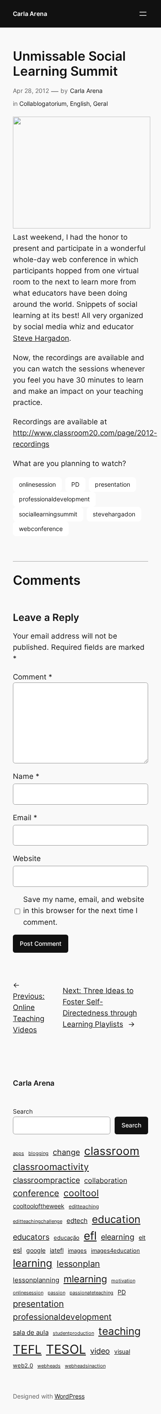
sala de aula (31, 1332)
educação (66, 1237)
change (66, 1152)
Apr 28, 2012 (31, 90)
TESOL (66, 1349)
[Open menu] (143, 14)
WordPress (70, 1396)
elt (142, 1237)
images (77, 1250)
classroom (112, 1151)
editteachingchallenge (37, 1221)
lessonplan (78, 1264)
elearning (117, 1236)
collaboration (105, 1180)
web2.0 (23, 1365)
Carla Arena (30, 13)
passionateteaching (91, 1293)
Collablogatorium (43, 103)
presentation (112, 484)
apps (18, 1153)
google (36, 1250)
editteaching (84, 1206)
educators (31, 1236)
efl (90, 1235)
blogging (38, 1153)
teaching (119, 1331)
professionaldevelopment (54, 499)
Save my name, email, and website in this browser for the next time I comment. (83, 910)
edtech (77, 1220)
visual (122, 1351)
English (80, 103)
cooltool (81, 1193)
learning (32, 1263)
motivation (123, 1281)
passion (56, 1293)
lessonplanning (36, 1280)
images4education (115, 1250)
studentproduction (73, 1333)
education (116, 1219)
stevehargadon (114, 514)
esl (17, 1250)
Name (26, 776)
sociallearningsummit (48, 514)
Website (27, 858)
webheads (49, 1366)
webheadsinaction (85, 1366)
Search (23, 1111)
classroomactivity (51, 1166)
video (100, 1350)
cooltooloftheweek (38, 1206)
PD (75, 484)
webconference (41, 528)
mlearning (85, 1278)
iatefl (57, 1250)
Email (25, 817)
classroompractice (46, 1180)
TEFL (27, 1349)
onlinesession (37, 484)
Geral (100, 103)
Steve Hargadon (41, 338)
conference (36, 1193)
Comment (32, 677)
